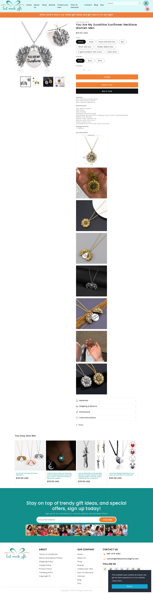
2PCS (90, 61)
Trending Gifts (46, 572)
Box (122, 42)
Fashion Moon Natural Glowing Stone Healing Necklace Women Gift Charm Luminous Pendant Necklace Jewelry (59, 475)
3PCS (100, 61)
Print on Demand (75, 6)
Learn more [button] (117, 581)
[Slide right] (67, 81)
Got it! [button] (129, 586)
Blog (96, 5)
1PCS (80, 61)
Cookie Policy (45, 565)
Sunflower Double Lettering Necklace (27, 474)
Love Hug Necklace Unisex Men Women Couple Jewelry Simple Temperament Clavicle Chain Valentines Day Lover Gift (90, 475)
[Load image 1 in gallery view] (25, 82)
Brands (52, 5)
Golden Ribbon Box (105, 47)
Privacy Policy (45, 569)
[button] (107, 400)
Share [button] (81, 425)
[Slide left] (17, 81)
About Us (36, 6)
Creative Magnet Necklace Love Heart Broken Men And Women (121, 474)
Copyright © (45, 576)
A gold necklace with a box (90, 52)
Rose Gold (112, 52)
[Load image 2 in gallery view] (37, 82)
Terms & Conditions (48, 554)
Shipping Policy (46, 561)
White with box (84, 47)
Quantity (79, 66)
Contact (88, 5)
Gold (91, 42)
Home (29, 5)
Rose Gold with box (107, 42)
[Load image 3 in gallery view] (48, 82)
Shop (44, 5)
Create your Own (62, 6)
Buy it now (107, 91)
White (80, 42)
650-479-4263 (113, 554)
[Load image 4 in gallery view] (59, 82)
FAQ (102, 5)
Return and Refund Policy (50, 558)
